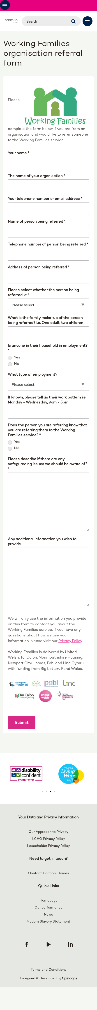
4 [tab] (54, 791)
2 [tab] (46, 791)
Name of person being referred (37, 222)
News (48, 914)
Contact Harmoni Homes (48, 873)
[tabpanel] (71, 774)
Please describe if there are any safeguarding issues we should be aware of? (47, 464)
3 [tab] (50, 791)
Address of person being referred (38, 267)
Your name (18, 153)
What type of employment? (32, 375)
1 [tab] (42, 791)
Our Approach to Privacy (48, 832)
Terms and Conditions (49, 970)
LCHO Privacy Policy (48, 839)
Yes (17, 358)
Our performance (48, 907)
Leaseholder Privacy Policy (48, 846)
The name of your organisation (36, 176)
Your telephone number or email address (45, 199)
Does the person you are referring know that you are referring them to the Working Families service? (47, 430)
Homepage (49, 900)
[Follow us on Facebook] (26, 944)
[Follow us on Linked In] (70, 944)
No (16, 364)
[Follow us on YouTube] (48, 944)
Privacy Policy (70, 641)
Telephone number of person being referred (48, 244)
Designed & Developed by (48, 978)
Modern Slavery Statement (48, 921)
